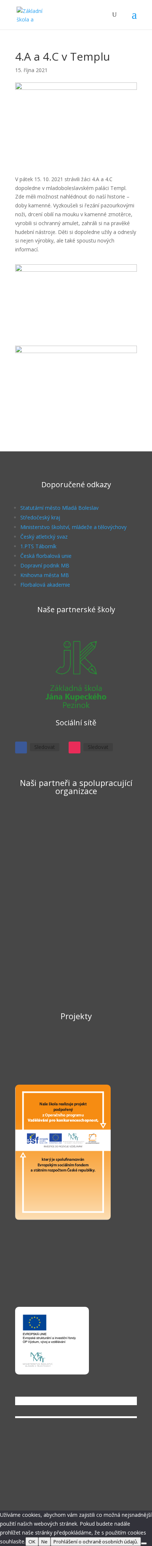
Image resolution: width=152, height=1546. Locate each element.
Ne (44, 1541)
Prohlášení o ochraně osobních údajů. (95, 1541)
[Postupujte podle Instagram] (74, 747)
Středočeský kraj (40, 517)
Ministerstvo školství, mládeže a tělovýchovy (73, 526)
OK (31, 1541)
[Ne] (144, 1543)
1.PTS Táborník (38, 546)
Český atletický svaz (44, 536)
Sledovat (44, 746)
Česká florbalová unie (46, 555)
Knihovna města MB (44, 575)
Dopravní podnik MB (44, 565)
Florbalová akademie (45, 584)
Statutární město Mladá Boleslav (59, 507)
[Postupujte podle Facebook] (21, 747)
